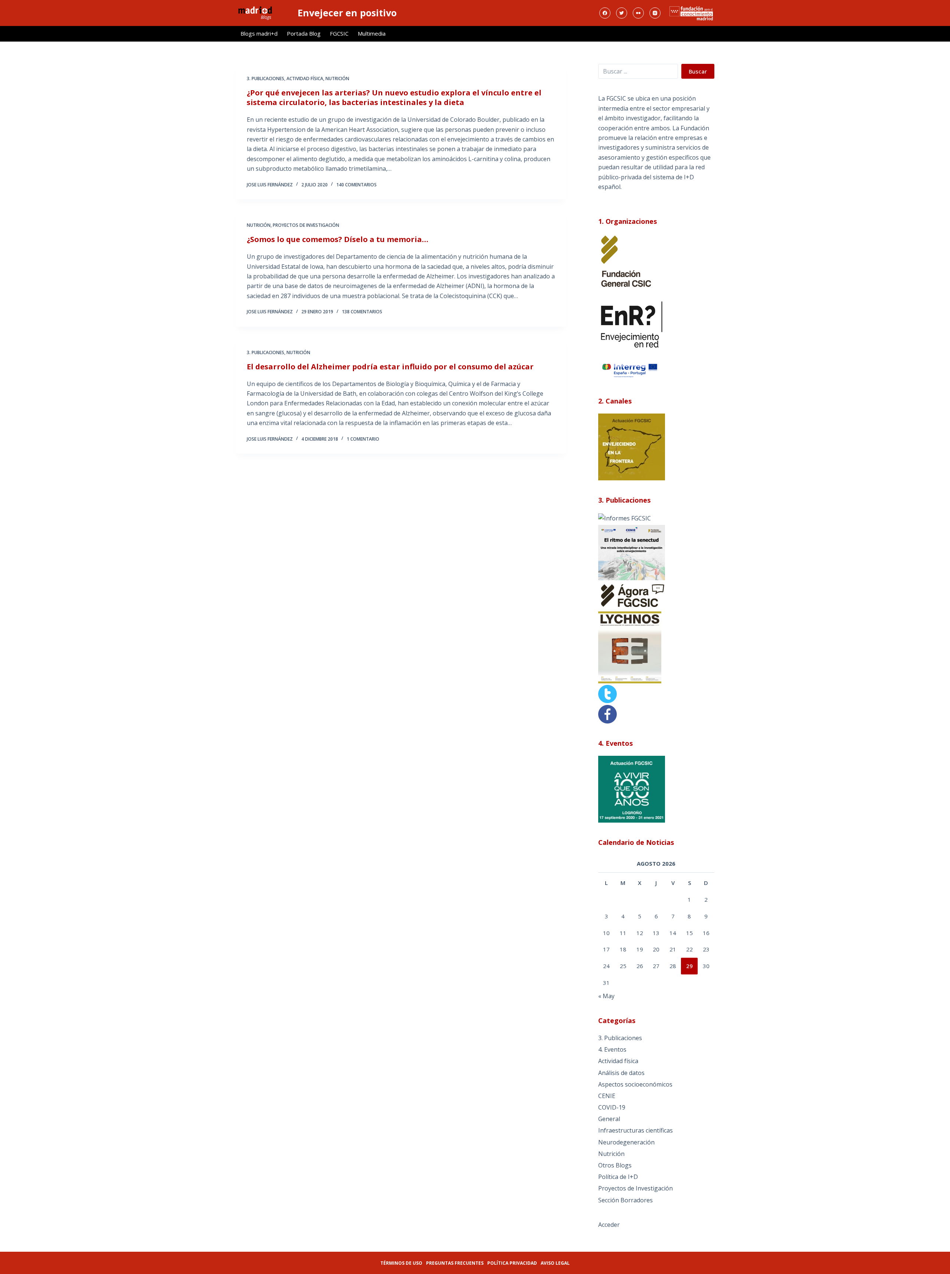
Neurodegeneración (626, 1142)
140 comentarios (356, 185)
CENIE (606, 1096)
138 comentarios (362, 311)
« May (606, 996)
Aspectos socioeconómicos (635, 1084)
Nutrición (337, 78)
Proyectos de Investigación (306, 225)
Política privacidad (512, 1263)
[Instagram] (655, 13)
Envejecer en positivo (347, 12)
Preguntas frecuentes (455, 1263)
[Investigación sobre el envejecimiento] (624, 517)
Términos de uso (401, 1263)
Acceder (609, 1225)
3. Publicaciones (265, 78)
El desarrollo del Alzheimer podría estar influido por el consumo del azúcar (390, 367)
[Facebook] (604, 13)
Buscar (698, 71)
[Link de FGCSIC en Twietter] (607, 693)
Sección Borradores (625, 1200)
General (609, 1119)
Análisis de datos (621, 1073)
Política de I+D (618, 1177)
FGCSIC (339, 33)
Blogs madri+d (259, 33)
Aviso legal (555, 1263)
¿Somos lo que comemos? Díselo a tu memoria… (337, 239)
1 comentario (363, 439)
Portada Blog (304, 33)
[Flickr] (638, 13)
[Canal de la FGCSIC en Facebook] (607, 713)
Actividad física (304, 78)
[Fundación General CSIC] (626, 261)
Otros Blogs (615, 1165)
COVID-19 (611, 1107)
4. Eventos (612, 1049)
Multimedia (372, 33)
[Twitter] (621, 13)
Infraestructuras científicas (635, 1130)
